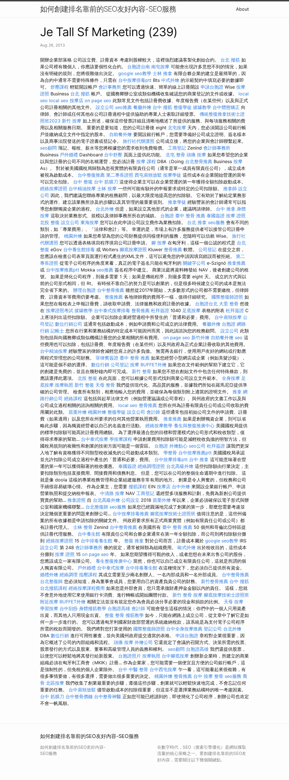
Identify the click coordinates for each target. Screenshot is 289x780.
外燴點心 (178, 446)
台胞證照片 (129, 656)
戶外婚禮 (69, 154)
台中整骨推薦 (110, 290)
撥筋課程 (138, 486)
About (242, 9)
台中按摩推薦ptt (62, 270)
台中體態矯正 (226, 107)
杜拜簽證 (160, 310)
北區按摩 (55, 683)
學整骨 (170, 452)
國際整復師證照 (227, 297)
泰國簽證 (216, 215)
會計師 (153, 412)
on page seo (98, 100)
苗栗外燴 (78, 412)
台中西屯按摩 (163, 669)
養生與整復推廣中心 (194, 425)
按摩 (237, 161)
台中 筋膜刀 (106, 182)
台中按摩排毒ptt (135, 80)
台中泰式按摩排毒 (112, 310)
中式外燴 (170, 80)
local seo (58, 100)
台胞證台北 (206, 303)
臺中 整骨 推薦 (190, 215)
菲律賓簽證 (107, 358)
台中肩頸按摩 (228, 317)
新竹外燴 (200, 337)
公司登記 (207, 249)
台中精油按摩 (82, 188)
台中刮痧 (69, 608)
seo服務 (216, 222)
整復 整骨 (114, 615)
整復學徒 (183, 107)
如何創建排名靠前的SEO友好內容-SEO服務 (108, 9)
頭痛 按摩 (196, 154)
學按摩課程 (121, 439)
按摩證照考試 (59, 310)
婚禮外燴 (49, 574)
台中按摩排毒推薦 (131, 513)
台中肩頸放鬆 (82, 690)
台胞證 (167, 215)
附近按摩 (49, 601)
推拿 (237, 392)
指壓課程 (88, 574)
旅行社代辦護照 (138, 141)
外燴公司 (144, 642)
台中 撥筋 (162, 107)
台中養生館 (89, 534)
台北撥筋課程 (53, 588)
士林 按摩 (107, 188)
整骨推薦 (173, 249)
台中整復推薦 (91, 175)
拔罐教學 (202, 107)
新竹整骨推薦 (214, 581)
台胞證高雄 (119, 608)
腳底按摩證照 (133, 249)
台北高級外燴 (179, 466)
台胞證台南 (138, 66)
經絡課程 (73, 398)
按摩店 (76, 100)
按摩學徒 (172, 175)
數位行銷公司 (68, 324)
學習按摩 (49, 608)
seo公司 (197, 446)
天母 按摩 (233, 601)
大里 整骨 (228, 303)
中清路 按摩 (112, 493)
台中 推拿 (225, 209)
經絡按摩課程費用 (87, 588)
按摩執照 (64, 385)
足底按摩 (191, 310)
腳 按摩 (158, 243)
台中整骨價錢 (79, 696)
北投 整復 (50, 222)
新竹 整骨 (141, 371)
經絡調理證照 (151, 466)
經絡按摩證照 (53, 188)
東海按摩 (89, 222)
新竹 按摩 (71, 121)
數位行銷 (100, 364)
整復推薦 (114, 297)
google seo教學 (134, 73)
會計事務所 (109, 87)
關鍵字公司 (194, 263)
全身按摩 (231, 378)
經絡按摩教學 (158, 425)
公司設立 (130, 500)
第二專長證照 (119, 175)
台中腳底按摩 (175, 656)
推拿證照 (76, 500)
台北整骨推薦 (198, 161)
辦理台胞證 (84, 290)
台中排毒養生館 (96, 541)
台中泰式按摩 (94, 439)
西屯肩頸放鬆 (148, 175)
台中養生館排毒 (79, 249)
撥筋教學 (135, 615)
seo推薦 (123, 107)
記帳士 (57, 331)
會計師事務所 (216, 148)
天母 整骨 (105, 385)
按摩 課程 (146, 161)
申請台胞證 (212, 87)
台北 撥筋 (230, 60)
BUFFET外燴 (154, 364)
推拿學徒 (177, 202)
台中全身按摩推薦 (184, 629)
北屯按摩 (177, 127)
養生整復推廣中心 (114, 561)
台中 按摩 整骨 (208, 676)
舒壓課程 (60, 87)
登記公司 (213, 629)
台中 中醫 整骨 (133, 669)
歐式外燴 (187, 547)
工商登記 (177, 148)
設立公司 (105, 107)
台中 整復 (83, 182)
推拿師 (230, 188)
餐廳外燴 (142, 107)
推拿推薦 (236, 263)
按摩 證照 (236, 215)
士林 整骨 (83, 527)
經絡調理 (69, 574)
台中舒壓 (113, 154)
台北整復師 (97, 507)
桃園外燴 (73, 236)
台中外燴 (181, 486)
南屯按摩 (160, 66)
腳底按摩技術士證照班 (172, 513)
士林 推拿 (162, 73)
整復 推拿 (134, 541)
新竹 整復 (84, 385)
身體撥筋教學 (92, 608)
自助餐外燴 (120, 134)
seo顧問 (48, 148)
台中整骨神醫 (107, 696)
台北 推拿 (197, 222)
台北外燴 (105, 209)
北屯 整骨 (175, 154)
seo (238, 337)
